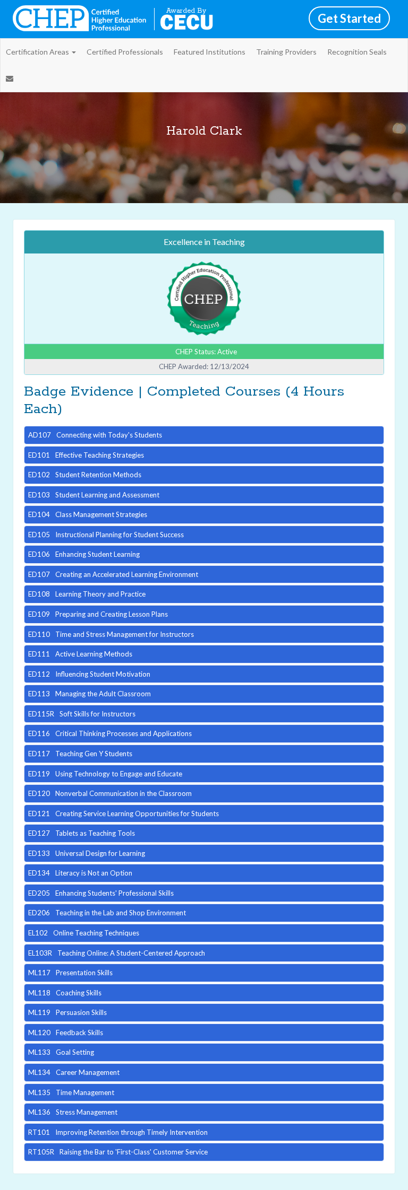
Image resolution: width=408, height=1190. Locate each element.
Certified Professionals (125, 51)
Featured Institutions (209, 51)
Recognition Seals (357, 51)
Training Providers (286, 51)
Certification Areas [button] (38, 51)
